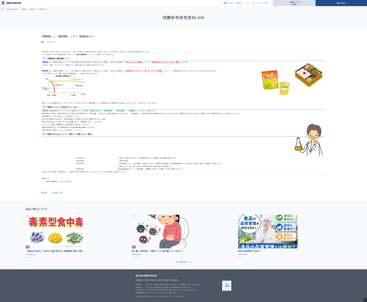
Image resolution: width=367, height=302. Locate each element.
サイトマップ (160, 292)
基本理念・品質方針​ (156, 280)
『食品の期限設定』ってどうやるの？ (59, 181)
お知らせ (239, 3)
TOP (2, 9)
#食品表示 (44, 193)
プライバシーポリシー (150, 292)
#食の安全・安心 (57, 193)
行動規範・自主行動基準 (170, 280)
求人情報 (146, 280)
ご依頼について (294, 3)
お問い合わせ (341, 3)
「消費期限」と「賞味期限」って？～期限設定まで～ (34, 9)
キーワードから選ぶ (262, 3)
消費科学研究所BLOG (12, 9)
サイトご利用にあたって (171, 292)
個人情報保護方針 (140, 292)
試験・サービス (228, 3)
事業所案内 (139, 280)
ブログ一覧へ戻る (181, 262)
